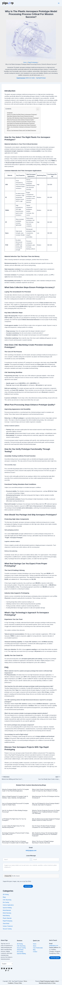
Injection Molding (7, 907)
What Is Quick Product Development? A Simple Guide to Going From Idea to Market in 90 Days (45, 790)
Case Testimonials (38, 947)
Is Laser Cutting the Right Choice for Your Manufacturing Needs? (13, 826)
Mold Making (6, 915)
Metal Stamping (7, 913)
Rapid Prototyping (21, 78)
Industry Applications (8, 905)
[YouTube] (11, 968)
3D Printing (6, 894)
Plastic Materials (7, 918)
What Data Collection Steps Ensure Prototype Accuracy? (20, 116)
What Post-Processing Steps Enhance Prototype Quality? (20, 119)
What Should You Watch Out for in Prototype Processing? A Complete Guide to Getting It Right (15, 842)
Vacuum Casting (7, 928)
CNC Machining (7, 899)
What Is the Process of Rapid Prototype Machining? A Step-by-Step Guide (43, 842)
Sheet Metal (6, 923)
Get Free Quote (55, 957)
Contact (35, 951)
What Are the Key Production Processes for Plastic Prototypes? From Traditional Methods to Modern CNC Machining (46, 812)
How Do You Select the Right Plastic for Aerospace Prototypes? (22, 114)
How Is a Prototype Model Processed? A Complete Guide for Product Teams (15, 804)
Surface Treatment (8, 926)
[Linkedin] (2, 968)
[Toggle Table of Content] (37, 109)
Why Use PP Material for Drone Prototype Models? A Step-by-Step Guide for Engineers (45, 804)
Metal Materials (7, 910)
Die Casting (6, 902)
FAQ (8, 128)
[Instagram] (9, 968)
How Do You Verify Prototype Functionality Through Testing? (21, 121)
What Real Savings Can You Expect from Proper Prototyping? (21, 125)
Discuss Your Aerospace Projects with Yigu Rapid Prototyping (21, 130)
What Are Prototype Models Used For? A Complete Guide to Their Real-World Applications (15, 790)
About (34, 945)
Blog (34, 949)
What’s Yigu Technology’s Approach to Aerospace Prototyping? (21, 126)
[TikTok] (6, 970)
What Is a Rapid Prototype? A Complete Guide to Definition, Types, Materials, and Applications (15, 797)
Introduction (10, 112)
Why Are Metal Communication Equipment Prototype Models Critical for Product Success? (46, 819)
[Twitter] (6, 968)
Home (34, 943)
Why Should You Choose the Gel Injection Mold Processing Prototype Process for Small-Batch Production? (44, 834)
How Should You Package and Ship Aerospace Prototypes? (21, 123)
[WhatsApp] (8, 970)
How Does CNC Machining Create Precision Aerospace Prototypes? (23, 118)
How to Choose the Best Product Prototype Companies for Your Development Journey (43, 826)
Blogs (4, 897)
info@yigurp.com (53, 945)
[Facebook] (4, 968)
